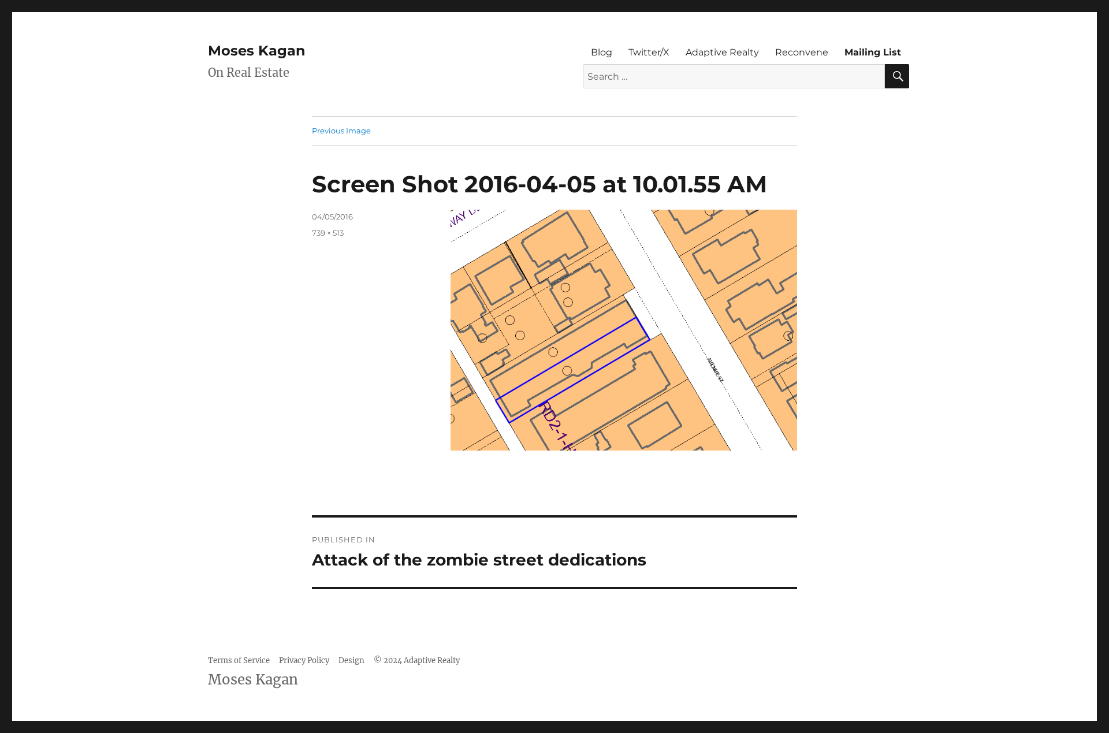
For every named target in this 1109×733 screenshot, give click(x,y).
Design (351, 660)
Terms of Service (239, 660)
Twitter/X (648, 52)
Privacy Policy (304, 660)
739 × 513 (328, 232)
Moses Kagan (257, 50)
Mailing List (872, 52)
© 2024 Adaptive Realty (417, 660)
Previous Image (341, 130)
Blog (601, 52)
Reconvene (801, 52)
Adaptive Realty (722, 52)
